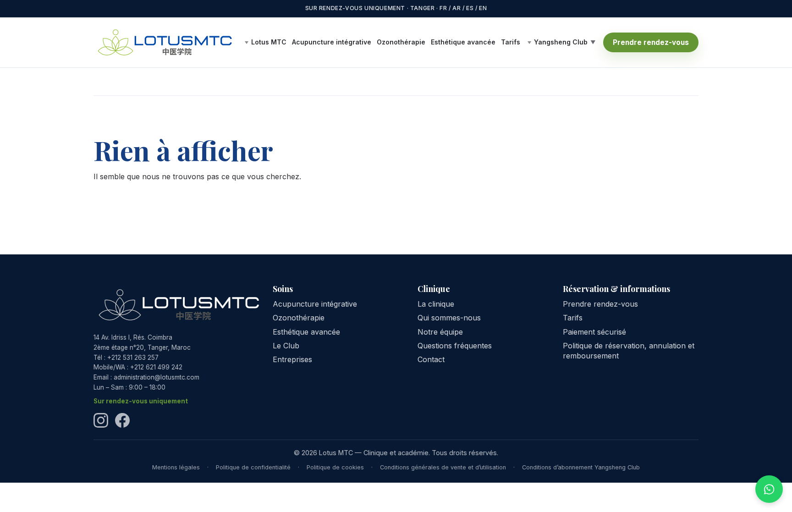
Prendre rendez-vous (651, 42)
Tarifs (510, 42)
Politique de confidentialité (253, 467)
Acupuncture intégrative (331, 42)
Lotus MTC (268, 42)
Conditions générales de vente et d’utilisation (443, 467)
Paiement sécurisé (594, 331)
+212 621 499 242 (156, 367)
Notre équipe (440, 331)
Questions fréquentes (455, 345)
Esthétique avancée (463, 42)
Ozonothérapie (401, 42)
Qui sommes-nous (449, 317)
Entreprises (292, 359)
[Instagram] (101, 420)
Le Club (286, 345)
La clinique (436, 303)
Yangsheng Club (561, 42)
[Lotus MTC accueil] (165, 43)
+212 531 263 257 (133, 357)
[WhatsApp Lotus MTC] (769, 489)
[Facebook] (122, 420)
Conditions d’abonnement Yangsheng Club (581, 467)
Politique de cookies (335, 467)
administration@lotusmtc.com (156, 377)
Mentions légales (176, 467)
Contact (431, 359)
